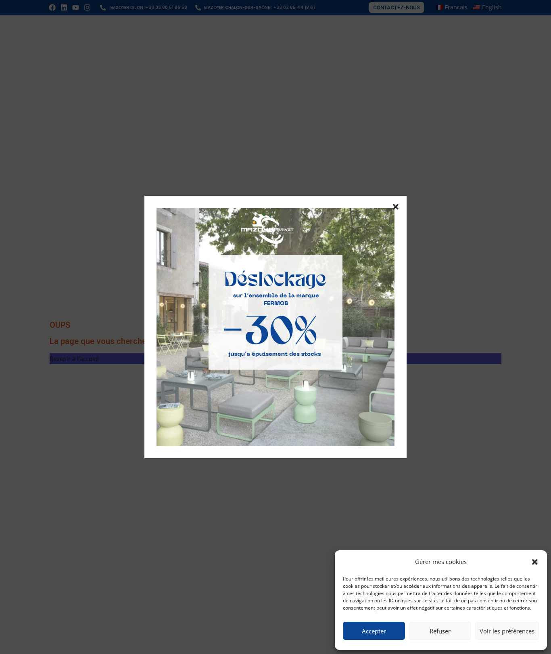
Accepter (374, 631)
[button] (535, 562)
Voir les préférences (507, 631)
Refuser (440, 631)
